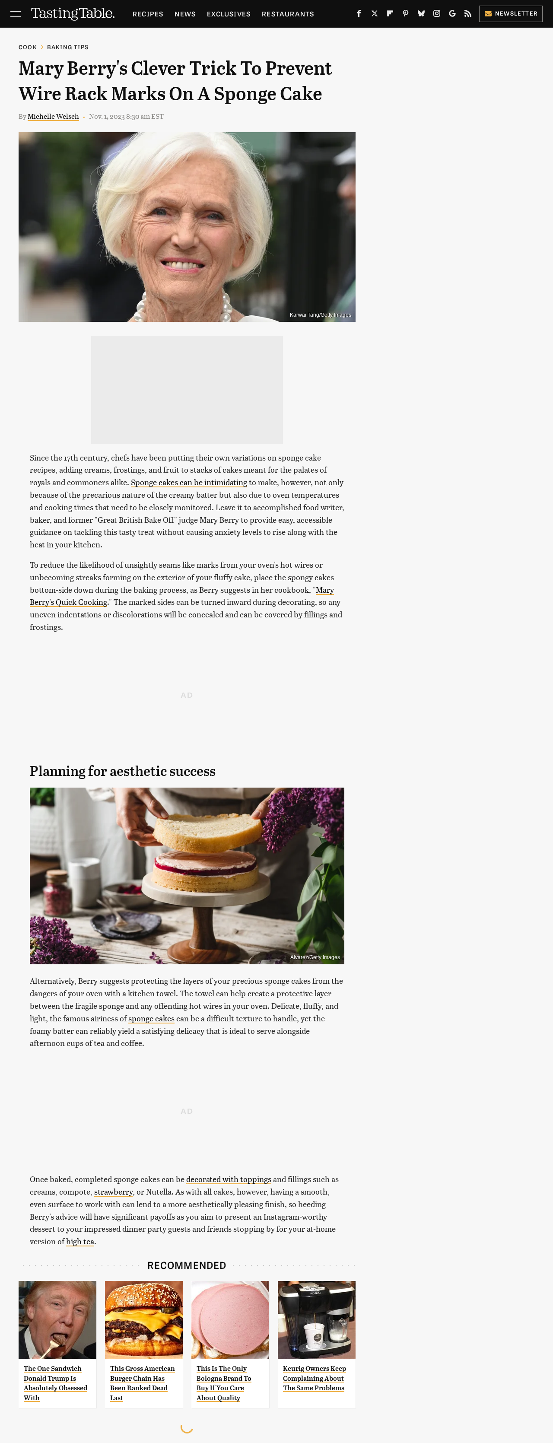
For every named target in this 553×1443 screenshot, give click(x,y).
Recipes (148, 14)
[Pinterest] (405, 15)
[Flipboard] (390, 15)
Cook (28, 47)
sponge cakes (151, 1018)
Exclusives (229, 14)
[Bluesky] (421, 15)
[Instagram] (436, 15)
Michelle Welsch (53, 116)
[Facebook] (359, 15)
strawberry (113, 1191)
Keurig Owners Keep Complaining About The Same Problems (314, 1378)
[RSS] (468, 15)
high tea (80, 1241)
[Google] (452, 15)
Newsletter (516, 13)
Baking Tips (68, 47)
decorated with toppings (228, 1178)
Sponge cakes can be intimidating (189, 482)
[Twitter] (374, 15)
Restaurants (288, 14)
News (185, 14)
